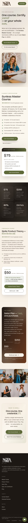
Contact (4, 509)
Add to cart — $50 (14, 291)
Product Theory (5, 482)
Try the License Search (9, 47)
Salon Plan (4, 484)
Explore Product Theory (14, 286)
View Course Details (9, 138)
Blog (3, 489)
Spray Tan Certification (7, 486)
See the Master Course (9, 42)
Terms (20, 520)
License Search (5, 496)
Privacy (8, 520)
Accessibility (14, 520)
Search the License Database (14, 437)
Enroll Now (22, 3)
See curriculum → (7, 143)
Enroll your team (13, 355)
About (3, 507)
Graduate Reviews (6, 499)
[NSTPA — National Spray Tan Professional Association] (6, 4)
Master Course (5, 479)
